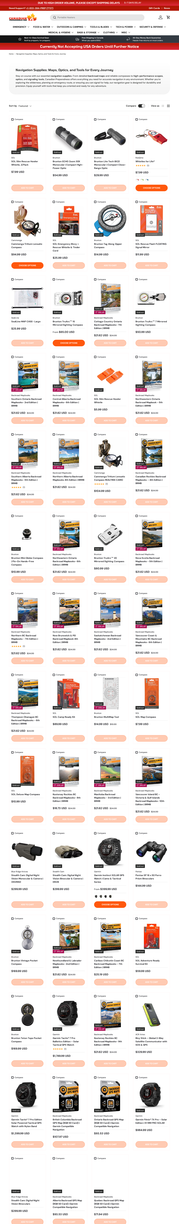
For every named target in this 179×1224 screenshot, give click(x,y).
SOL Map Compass (146, 717)
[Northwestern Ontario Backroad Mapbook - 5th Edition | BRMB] (152, 376)
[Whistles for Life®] (152, 138)
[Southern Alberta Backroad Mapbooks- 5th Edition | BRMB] (27, 453)
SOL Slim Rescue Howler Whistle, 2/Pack (24, 163)
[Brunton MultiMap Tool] (110, 693)
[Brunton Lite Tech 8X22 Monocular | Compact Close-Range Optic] (110, 138)
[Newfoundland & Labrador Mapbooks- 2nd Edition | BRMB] (69, 937)
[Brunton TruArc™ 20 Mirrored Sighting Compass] (110, 535)
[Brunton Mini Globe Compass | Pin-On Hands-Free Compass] (27, 535)
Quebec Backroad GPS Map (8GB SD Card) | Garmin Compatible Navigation (109, 1204)
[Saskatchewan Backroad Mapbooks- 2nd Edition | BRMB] (110, 612)
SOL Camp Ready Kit (64, 717)
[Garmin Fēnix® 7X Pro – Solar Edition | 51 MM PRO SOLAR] (152, 1096)
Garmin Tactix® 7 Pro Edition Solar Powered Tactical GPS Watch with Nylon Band (26, 1123)
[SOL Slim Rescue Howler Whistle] (110, 376)
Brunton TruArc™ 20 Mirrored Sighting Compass (109, 560)
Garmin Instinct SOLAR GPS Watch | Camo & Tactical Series (109, 878)
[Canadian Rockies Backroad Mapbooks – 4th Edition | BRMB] (152, 453)
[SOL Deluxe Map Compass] (27, 771)
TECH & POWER (124, 26)
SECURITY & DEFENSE (151, 26)
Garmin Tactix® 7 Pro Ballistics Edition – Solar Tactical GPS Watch (66, 1041)
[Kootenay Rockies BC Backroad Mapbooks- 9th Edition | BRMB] (110, 1015)
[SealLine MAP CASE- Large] (27, 298)
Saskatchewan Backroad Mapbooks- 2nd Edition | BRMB (107, 639)
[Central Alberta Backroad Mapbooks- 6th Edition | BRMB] (69, 376)
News (167, 8)
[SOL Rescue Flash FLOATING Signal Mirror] (152, 221)
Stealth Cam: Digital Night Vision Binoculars (25, 1202)
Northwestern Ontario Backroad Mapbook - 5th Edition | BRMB (149, 402)
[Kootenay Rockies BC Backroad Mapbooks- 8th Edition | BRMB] (69, 771)
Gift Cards (154, 8)
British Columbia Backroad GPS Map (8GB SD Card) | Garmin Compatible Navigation (67, 1124)
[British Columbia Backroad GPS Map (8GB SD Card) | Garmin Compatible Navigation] (69, 1096)
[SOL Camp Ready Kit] (69, 693)
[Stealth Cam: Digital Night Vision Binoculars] (27, 1177)
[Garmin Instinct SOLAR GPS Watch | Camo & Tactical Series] (110, 852)
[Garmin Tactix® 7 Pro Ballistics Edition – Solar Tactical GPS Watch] (69, 1015)
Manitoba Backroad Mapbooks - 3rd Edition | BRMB (107, 798)
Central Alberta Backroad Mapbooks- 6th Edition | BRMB (67, 402)
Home (11, 54)
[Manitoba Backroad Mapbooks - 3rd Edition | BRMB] (110, 771)
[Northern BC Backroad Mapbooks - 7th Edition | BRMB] (27, 612)
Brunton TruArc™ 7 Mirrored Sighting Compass (151, 323)
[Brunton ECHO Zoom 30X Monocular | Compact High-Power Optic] (69, 138)
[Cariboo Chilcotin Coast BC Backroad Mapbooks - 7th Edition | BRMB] (110, 937)
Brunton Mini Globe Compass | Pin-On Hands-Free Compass (27, 561)
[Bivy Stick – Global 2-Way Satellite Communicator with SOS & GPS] (152, 1015)
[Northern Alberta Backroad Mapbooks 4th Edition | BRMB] (69, 453)
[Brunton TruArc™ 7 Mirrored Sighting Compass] (152, 298)
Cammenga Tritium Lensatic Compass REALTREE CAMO (109, 478)
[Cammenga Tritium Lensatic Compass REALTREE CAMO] (110, 453)
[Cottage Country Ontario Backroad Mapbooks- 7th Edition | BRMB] (110, 298)
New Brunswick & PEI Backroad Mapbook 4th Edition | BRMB (65, 639)
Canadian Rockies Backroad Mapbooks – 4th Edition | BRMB (151, 480)
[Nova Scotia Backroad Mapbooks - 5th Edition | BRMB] (152, 535)
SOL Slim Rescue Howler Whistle (107, 401)
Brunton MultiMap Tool (106, 717)
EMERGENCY (19, 26)
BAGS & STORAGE (86, 32)
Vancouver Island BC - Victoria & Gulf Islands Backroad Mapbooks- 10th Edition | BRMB (150, 799)
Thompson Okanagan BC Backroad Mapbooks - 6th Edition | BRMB (25, 720)
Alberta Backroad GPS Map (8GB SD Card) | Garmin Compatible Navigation (67, 1204)
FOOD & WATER (41, 26)
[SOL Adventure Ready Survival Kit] (152, 937)
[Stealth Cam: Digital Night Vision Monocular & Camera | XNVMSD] (27, 852)
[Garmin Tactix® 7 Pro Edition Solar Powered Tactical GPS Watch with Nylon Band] (27, 1096)
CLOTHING (109, 32)
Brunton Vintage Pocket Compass (24, 962)
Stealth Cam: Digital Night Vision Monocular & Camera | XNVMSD (27, 878)
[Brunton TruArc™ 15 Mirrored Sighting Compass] (69, 298)
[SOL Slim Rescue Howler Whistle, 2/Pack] (27, 138)
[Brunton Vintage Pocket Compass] (27, 937)
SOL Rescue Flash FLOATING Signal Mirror (151, 246)
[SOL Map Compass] (152, 693)
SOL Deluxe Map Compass (25, 794)
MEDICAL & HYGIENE (59, 32)
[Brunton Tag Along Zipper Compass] (110, 221)
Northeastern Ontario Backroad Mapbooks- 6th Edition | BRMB (67, 561)
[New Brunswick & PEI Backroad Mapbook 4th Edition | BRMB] (69, 612)
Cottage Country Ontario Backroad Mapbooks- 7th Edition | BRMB (108, 325)
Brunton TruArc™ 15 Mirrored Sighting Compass (68, 323)
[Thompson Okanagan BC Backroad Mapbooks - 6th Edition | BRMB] (27, 693)
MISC (124, 32)
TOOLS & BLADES (99, 26)
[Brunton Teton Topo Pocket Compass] (27, 1015)
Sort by (13, 105)
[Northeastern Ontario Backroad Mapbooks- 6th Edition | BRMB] (69, 535)
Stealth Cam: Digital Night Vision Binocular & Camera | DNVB (68, 878)
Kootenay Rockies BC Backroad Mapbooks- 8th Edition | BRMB (67, 798)
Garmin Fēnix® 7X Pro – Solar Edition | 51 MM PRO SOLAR (151, 1121)
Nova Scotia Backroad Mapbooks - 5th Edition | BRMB (149, 561)
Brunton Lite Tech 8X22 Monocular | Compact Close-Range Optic (110, 165)
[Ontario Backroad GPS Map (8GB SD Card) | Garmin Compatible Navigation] (110, 1096)
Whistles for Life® (145, 161)
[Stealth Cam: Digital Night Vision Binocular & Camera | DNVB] (69, 852)
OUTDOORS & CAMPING (70, 26)
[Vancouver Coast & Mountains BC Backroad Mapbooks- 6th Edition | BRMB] (152, 612)
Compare (131, 105)
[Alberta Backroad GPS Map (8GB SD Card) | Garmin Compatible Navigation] (69, 1177)
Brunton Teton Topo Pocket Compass (26, 1040)
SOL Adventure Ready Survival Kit (148, 962)
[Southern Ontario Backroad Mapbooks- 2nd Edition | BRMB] (27, 376)
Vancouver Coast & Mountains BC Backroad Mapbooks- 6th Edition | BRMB (149, 640)
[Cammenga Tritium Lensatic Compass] (27, 221)
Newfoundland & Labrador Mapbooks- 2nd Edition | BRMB (67, 964)
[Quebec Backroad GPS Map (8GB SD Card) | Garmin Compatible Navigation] (110, 1177)
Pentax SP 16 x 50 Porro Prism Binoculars (148, 877)
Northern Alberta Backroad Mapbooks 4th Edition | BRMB (68, 478)
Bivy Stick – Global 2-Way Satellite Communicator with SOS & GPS (151, 1041)
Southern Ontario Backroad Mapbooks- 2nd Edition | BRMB (26, 402)
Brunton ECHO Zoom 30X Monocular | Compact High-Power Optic (68, 165)
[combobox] (97, 17)
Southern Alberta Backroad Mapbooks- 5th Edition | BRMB (26, 480)
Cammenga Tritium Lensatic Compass (26, 246)
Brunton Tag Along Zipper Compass (108, 246)
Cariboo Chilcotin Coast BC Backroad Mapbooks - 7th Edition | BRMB (109, 964)
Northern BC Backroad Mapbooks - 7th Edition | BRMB (24, 639)
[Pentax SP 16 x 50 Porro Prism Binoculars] (152, 852)
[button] (168, 17)
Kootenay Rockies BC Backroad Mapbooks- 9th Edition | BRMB (108, 1041)
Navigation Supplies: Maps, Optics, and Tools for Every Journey (41, 54)
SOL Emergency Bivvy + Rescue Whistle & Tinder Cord (66, 247)
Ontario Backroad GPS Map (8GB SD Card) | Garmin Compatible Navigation (109, 1123)
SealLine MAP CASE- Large (26, 321)
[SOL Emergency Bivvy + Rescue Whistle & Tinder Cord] (69, 221)
